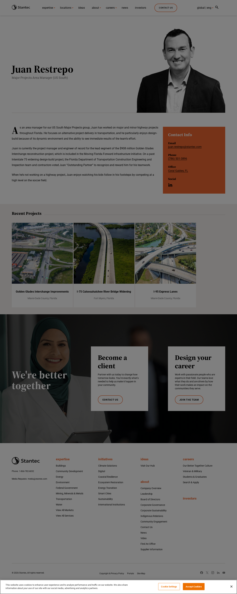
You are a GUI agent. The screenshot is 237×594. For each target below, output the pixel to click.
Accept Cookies (194, 586)
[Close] (231, 586)
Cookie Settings (169, 586)
